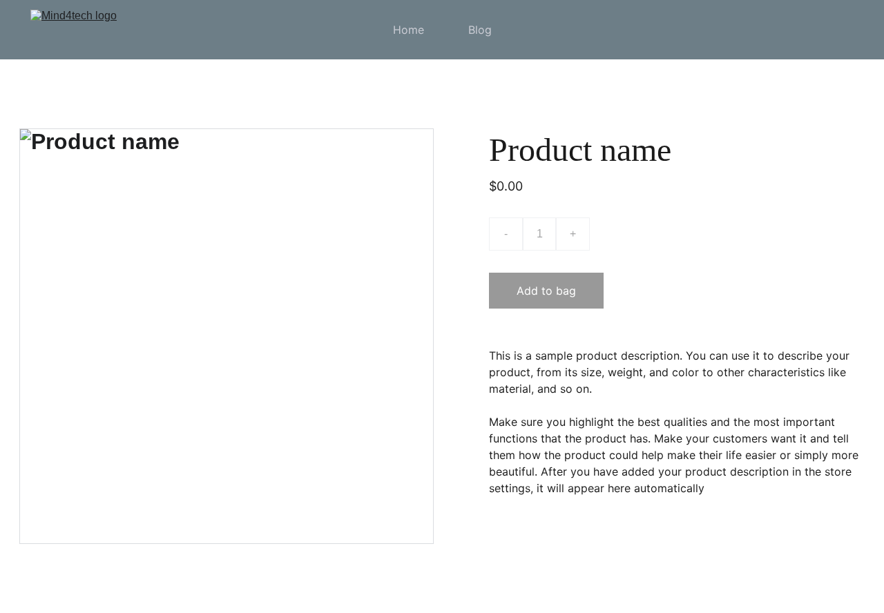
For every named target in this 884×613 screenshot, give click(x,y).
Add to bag (546, 291)
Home (408, 30)
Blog (480, 30)
